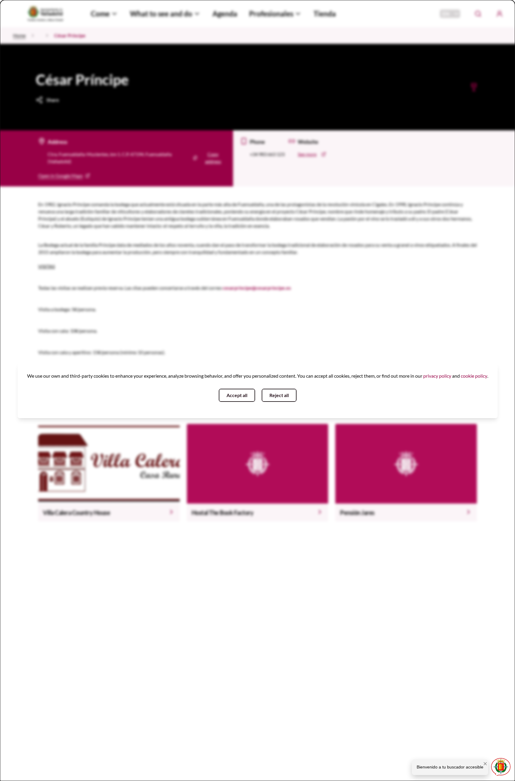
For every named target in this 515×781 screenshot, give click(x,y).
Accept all (237, 395)
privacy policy (437, 376)
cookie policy (474, 376)
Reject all (279, 395)
